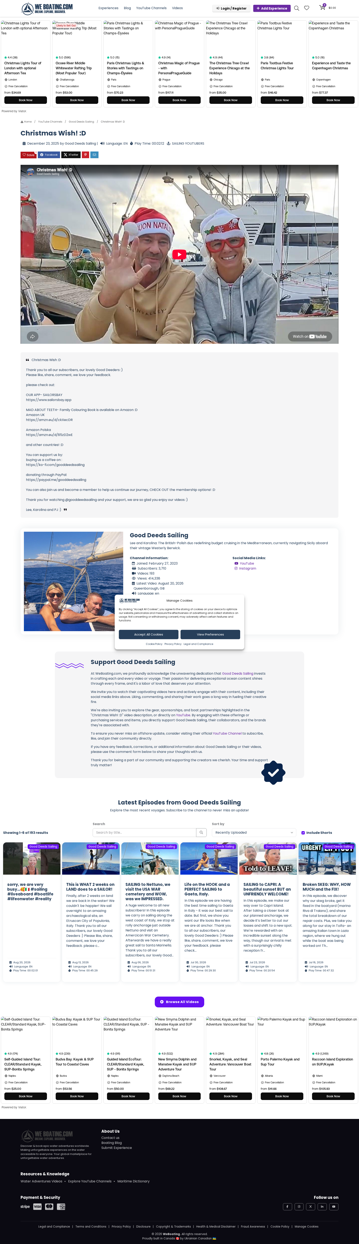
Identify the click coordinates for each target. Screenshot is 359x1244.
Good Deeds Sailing (81, 121)
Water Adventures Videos (41, 1181)
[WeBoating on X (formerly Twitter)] (310, 1206)
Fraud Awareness (253, 1227)
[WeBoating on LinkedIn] (322, 1206)
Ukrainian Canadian (198, 1238)
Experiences (108, 8)
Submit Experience (116, 1147)
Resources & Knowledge (45, 1174)
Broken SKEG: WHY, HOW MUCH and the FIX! (327, 887)
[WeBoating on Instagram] (299, 1206)
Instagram (247, 568)
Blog (127, 8)
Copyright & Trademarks (173, 1227)
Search (99, 824)
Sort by (218, 824)
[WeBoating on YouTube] (333, 1206)
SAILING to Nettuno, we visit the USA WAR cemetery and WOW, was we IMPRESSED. (147, 891)
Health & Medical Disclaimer (216, 1227)
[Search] (201, 832)
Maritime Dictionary (133, 1181)
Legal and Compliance (198, 644)
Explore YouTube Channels (90, 1181)
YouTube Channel (227, 733)
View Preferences (210, 634)
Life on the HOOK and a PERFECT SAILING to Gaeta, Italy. (207, 889)
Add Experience (274, 8)
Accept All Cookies (148, 634)
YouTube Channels (151, 8)
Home (27, 121)
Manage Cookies (306, 1227)
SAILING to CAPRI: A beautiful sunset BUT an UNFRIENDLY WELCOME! (267, 889)
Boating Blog (111, 1142)
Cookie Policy (154, 644)
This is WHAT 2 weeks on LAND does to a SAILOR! (90, 887)
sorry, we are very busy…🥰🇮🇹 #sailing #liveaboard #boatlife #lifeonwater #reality (30, 891)
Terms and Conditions (90, 1227)
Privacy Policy (173, 644)
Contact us (110, 1137)
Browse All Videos (182, 1001)
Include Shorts (319, 832)
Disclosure (143, 1227)
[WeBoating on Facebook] (287, 1206)
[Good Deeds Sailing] (73, 581)
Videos (177, 8)
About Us (110, 1131)
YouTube (247, 563)
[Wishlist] (306, 8)
